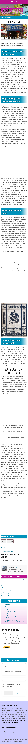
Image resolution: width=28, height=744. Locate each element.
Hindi (6, 609)
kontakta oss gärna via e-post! (10, 734)
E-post (5, 666)
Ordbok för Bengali (7, 551)
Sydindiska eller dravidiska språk (10, 584)
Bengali (10, 541)
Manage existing (18, 693)
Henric (17, 567)
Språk (3, 541)
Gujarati (3, 586)
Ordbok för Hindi (6, 596)
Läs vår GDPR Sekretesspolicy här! (13, 722)
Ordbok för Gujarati (7, 594)
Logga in (15, 2)
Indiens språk (8, 17)
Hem (2, 17)
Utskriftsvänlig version (7, 548)
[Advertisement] (14, 164)
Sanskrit (7, 607)
